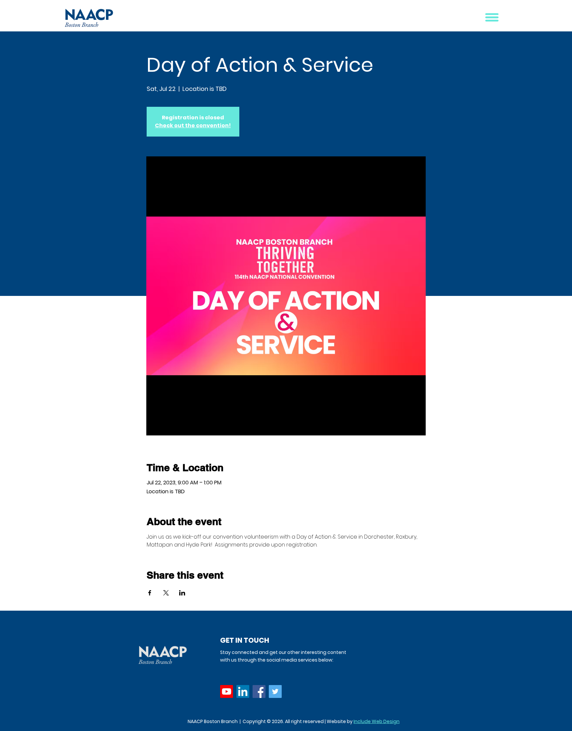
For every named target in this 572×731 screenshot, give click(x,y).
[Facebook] (259, 691)
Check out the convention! (193, 125)
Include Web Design (377, 721)
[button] (492, 17)
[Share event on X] (166, 592)
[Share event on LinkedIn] (182, 592)
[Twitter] (275, 691)
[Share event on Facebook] (150, 592)
